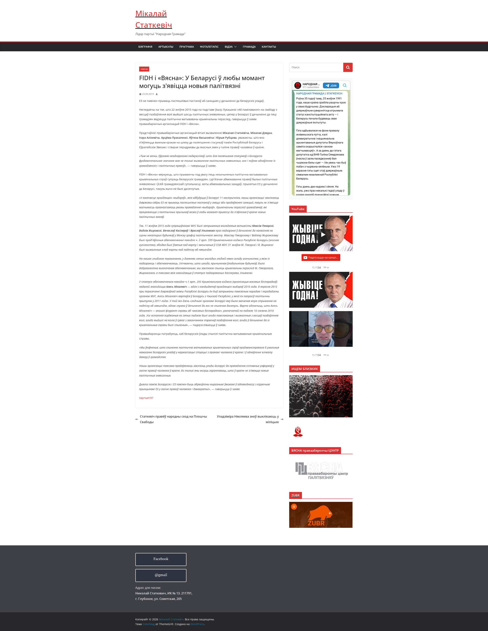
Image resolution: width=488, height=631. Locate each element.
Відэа (229, 46)
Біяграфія (145, 46)
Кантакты (269, 46)
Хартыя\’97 (146, 398)
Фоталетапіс (209, 46)
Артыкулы (165, 46)
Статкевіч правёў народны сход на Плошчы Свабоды (173, 419)
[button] (235, 46)
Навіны (144, 69)
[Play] (323, 234)
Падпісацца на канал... (323, 257)
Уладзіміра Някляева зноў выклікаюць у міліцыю (248, 419)
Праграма (186, 46)
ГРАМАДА (249, 46)
